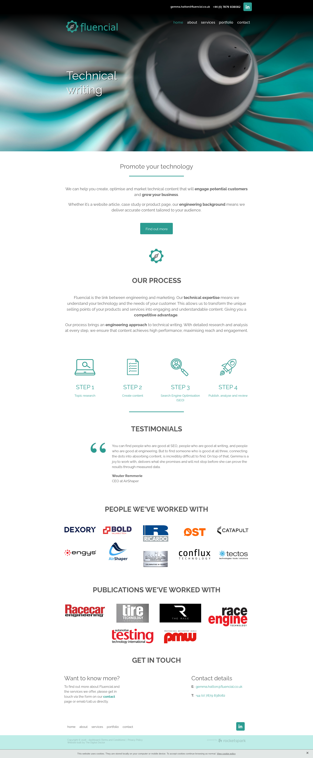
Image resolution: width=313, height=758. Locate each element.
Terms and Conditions (113, 739)
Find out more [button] (157, 228)
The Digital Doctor (95, 742)
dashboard (94, 739)
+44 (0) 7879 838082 (210, 695)
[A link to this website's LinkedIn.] (247, 6)
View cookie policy (226, 753)
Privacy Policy (135, 739)
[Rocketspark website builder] (226, 741)
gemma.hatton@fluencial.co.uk (190, 7)
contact (109, 696)
